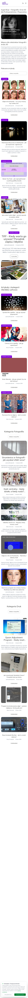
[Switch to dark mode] (23, 3)
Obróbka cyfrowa (8, 27)
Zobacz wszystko (14, 73)
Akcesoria (4, 120)
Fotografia (4, 79)
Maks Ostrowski (9, 183)
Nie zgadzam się (8, 994)
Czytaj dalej (14, 256)
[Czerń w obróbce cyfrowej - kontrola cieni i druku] (14, 27)
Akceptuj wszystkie (20, 994)
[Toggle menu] (25, 3)
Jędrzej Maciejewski (7, 34)
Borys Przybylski (9, 347)
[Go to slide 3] (24, 37)
